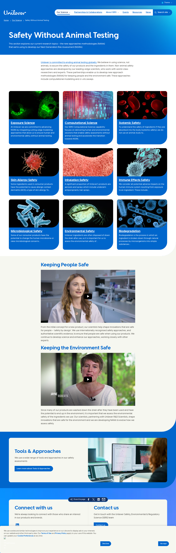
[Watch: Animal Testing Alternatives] (88, 296)
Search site (163, 12)
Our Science (62, 12)
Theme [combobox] (167, 3)
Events (126, 12)
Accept (163, 544)
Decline (105, 544)
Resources (137, 12)
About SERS (111, 12)
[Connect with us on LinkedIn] (17, 525)
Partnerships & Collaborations (88, 12)
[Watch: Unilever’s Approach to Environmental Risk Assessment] (88, 379)
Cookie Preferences (25, 536)
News (148, 12)
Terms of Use (46, 533)
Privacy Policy (61, 533)
